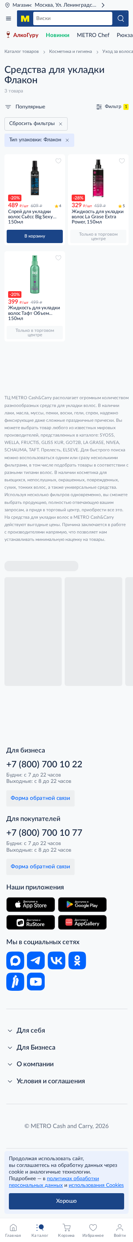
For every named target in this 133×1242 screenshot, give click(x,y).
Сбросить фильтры (32, 123)
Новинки (57, 35)
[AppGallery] (82, 922)
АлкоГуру (25, 35)
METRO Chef (93, 35)
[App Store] (30, 904)
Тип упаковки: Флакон (35, 139)
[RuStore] (30, 922)
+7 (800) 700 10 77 (44, 833)
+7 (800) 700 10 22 (44, 764)
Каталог (8, 18)
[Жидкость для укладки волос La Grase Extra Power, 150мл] (98, 178)
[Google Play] (82, 904)
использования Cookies (96, 1185)
